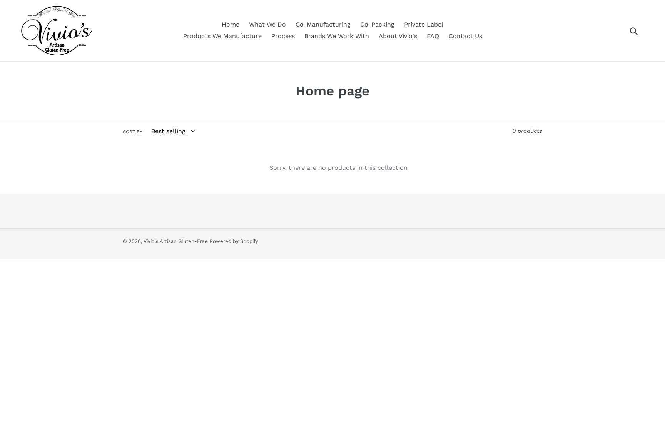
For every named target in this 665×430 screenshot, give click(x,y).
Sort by (132, 131)
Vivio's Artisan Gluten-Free (176, 241)
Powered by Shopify (234, 241)
